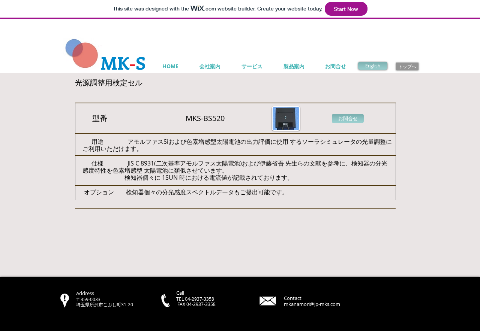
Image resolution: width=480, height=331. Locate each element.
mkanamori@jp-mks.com (312, 304)
